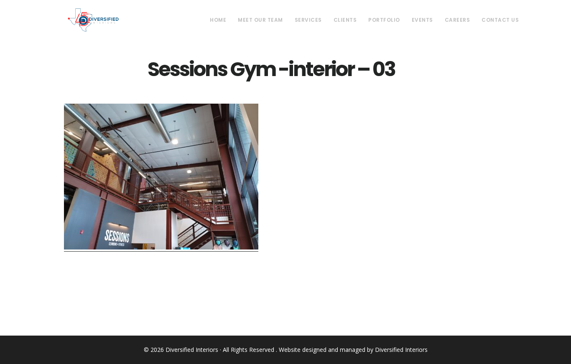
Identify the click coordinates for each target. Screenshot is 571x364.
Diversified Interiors (93, 20)
